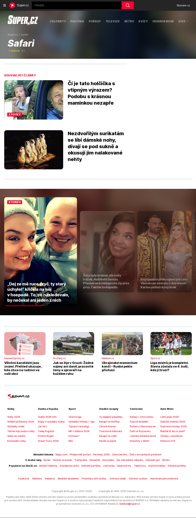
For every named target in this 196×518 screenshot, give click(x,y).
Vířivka (166, 460)
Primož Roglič (46, 436)
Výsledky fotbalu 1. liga (82, 421)
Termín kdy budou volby (21, 431)
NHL (71, 441)
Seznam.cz (183, 5)
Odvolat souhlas (138, 478)
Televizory (140, 465)
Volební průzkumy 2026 (20, 421)
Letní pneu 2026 (169, 416)
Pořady (95, 21)
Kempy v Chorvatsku (141, 416)
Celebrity (58, 21)
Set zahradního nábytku (129, 460)
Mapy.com (61, 454)
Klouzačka (108, 460)
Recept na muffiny (109, 421)
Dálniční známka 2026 (172, 421)
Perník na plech (107, 441)
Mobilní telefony (48, 465)
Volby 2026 (13, 416)
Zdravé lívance (107, 426)
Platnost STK (167, 441)
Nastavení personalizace (164, 478)
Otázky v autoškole (171, 436)
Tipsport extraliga (79, 426)
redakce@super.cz (129, 503)
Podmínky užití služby (94, 478)
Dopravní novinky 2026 (173, 426)
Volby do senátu (16, 436)
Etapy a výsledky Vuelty (51, 421)
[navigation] (5, 5)
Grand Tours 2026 (48, 441)
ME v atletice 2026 (79, 431)
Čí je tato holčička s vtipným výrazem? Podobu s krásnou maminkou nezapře (91, 93)
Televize (112, 21)
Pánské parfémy (177, 465)
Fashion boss (163, 21)
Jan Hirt (42, 426)
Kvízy (143, 21)
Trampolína (80, 460)
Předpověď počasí (80, 454)
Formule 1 (74, 436)
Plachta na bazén (62, 460)
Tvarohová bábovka (110, 431)
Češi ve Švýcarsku (140, 431)
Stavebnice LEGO (69, 465)
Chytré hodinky (156, 465)
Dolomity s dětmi (139, 441)
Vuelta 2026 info (47, 416)
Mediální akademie (68, 478)
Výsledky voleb (15, 426)
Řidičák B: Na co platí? (172, 431)
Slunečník (94, 460)
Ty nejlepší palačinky (110, 416)
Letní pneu (109, 465)
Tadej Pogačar (46, 431)
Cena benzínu (119, 454)
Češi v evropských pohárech (145, 454)
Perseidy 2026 (101, 454)
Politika (77, 21)
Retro (129, 21)
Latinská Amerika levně (143, 436)
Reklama (37, 478)
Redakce (50, 478)
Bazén (47, 460)
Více (182, 21)
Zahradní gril (152, 460)
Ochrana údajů (117, 478)
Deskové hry (124, 465)
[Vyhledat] (128, 5)
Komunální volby (16, 441)
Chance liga (75, 416)
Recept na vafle (108, 436)
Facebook (23, 478)
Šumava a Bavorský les (143, 426)
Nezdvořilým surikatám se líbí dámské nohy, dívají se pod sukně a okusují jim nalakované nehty (96, 146)
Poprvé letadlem (139, 421)
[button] (33, 100)
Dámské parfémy (91, 465)
